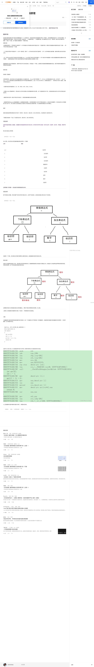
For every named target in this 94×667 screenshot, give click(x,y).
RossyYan (5, 496)
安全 (8, 517)
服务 (41, 2)
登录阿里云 (20, 22)
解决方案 (22, 2)
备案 (79, 2)
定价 (30, 2)
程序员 (17, 527)
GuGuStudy (10, 664)
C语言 (11, 409)
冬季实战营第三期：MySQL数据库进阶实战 (80, 57)
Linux (30, 409)
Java (14, 527)
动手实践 (29, 5)
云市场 (33, 2)
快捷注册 (9, 22)
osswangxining (6, 506)
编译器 (22, 409)
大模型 (14, 2)
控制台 (82, 2)
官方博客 (34, 5)
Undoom (5, 454)
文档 (76, 2)
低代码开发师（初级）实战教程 (78, 54)
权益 (26, 2)
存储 (10, 433)
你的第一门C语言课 (75, 42)
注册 (86, 2)
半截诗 (4, 444)
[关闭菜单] (2, 2)
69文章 (23, 664)
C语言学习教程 (74, 45)
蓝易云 (4, 517)
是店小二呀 (5, 433)
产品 (18, 2)
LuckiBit (5, 475)
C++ (26, 409)
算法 (12, 496)
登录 (91, 2)
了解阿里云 (45, 2)
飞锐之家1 (5, 527)
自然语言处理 (16, 409)
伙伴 (37, 2)
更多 (90, 38)
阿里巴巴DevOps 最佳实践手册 (78, 59)
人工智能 (11, 527)
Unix (18, 475)
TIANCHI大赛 (43, 5)
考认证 (38, 5)
